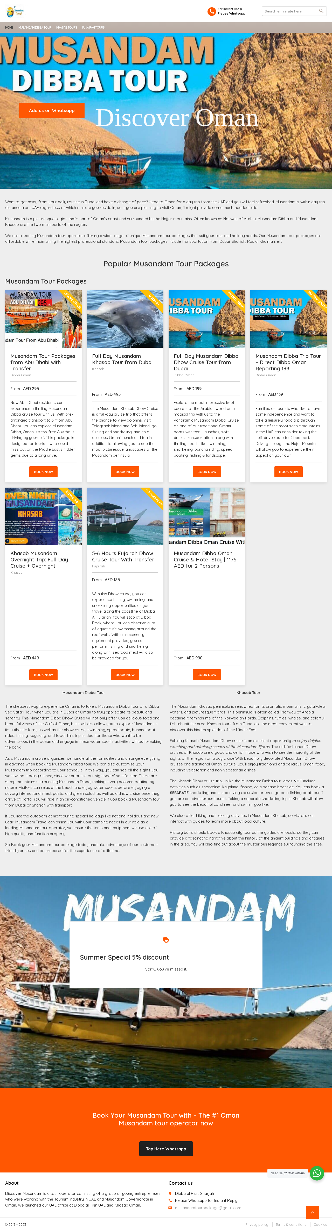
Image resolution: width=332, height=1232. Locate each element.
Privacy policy (257, 1224)
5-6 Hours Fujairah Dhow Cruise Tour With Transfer (123, 556)
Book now (43, 472)
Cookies (320, 1224)
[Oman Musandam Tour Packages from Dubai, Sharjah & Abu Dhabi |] (16, 11)
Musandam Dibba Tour (34, 27)
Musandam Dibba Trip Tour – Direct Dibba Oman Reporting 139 (288, 362)
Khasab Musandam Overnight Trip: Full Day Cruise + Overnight (39, 559)
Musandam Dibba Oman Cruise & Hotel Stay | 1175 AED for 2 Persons (205, 559)
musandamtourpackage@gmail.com (208, 1207)
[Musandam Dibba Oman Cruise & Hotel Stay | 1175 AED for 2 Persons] (207, 516)
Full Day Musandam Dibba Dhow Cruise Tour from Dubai (206, 362)
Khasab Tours (66, 27)
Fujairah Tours (93, 27)
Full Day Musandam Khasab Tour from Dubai (122, 359)
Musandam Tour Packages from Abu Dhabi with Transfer (42, 362)
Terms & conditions (291, 1224)
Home (9, 27)
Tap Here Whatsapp (166, 1148)
